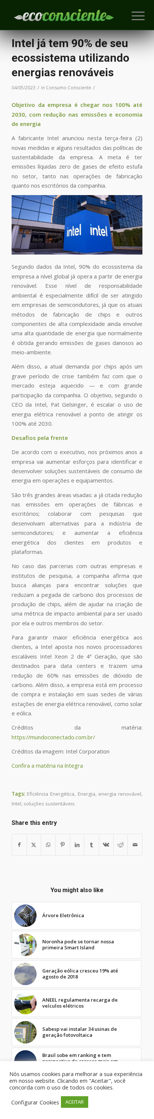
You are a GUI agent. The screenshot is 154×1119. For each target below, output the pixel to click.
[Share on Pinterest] (63, 844)
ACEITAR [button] (74, 1101)
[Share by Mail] (135, 844)
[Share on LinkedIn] (77, 844)
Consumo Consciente (68, 87)
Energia (86, 793)
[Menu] (132, 16)
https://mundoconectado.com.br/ (53, 737)
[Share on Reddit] (121, 844)
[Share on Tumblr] (91, 844)
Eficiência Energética (50, 793)
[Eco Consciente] (64, 15)
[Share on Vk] (106, 844)
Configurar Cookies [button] (35, 1102)
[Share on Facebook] (19, 844)
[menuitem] (132, 16)
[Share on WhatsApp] (48, 844)
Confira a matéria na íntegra (47, 765)
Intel (16, 803)
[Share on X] (34, 844)
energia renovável (119, 793)
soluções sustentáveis (49, 803)
